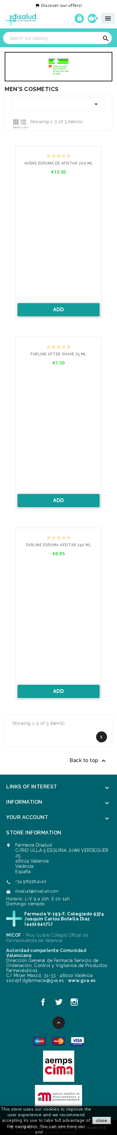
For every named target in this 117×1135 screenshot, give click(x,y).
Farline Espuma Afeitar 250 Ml (58, 545)
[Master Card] (58, 1041)
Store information (33, 833)
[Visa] (77, 1041)
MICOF (13, 935)
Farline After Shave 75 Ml (58, 354)
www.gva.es (82, 980)
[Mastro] (39, 1041)
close (101, 1120)
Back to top (88, 761)
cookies (25, 1131)
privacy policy (60, 1131)
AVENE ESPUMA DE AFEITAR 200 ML (58, 163)
